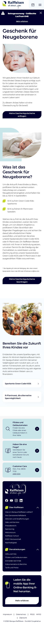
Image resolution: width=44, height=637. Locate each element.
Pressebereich (10, 526)
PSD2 (32, 614)
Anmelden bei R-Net (13, 561)
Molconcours (10, 532)
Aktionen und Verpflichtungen (17, 519)
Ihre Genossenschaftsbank (15, 515)
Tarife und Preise (11, 568)
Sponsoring (9, 529)
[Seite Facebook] (6, 500)
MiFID (38, 614)
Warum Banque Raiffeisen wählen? (19, 512)
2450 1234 (16, 474)
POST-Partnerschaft (13, 539)
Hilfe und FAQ (10, 554)
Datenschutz (21, 614)
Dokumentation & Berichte (16, 564)
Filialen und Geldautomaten (16, 557)
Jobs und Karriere (12, 522)
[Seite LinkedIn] (21, 500)
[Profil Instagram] (16, 500)
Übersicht (23, 618)
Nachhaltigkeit (11, 543)
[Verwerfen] (41, 13)
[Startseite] (13, 5)
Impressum (7, 614)
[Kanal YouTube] (11, 500)
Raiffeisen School (12, 536)
